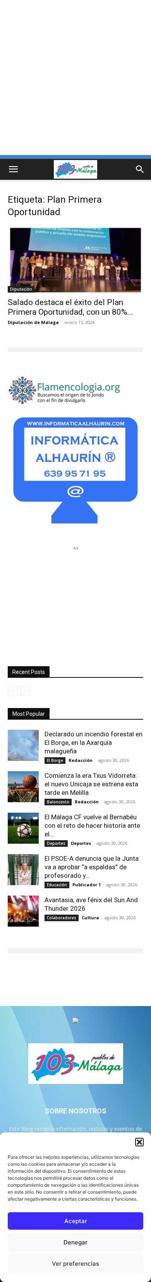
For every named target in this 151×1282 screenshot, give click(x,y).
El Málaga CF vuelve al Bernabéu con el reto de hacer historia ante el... (92, 825)
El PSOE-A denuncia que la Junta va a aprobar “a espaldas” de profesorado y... (92, 867)
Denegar (75, 1242)
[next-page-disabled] (25, 691)
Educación (57, 884)
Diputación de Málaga (33, 322)
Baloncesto (58, 802)
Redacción (81, 760)
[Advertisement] (75, 79)
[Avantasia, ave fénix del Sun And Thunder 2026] (23, 911)
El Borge (55, 760)
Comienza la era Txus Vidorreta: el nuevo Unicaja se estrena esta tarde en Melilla (91, 784)
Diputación (21, 289)
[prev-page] (12, 691)
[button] (139, 1142)
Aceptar (75, 1221)
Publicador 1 (86, 884)
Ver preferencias (75, 1263)
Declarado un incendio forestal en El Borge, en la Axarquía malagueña (93, 742)
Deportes (56, 843)
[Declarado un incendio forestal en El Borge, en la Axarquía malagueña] (23, 745)
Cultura (90, 917)
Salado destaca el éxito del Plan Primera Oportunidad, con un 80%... (70, 307)
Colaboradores (61, 917)
